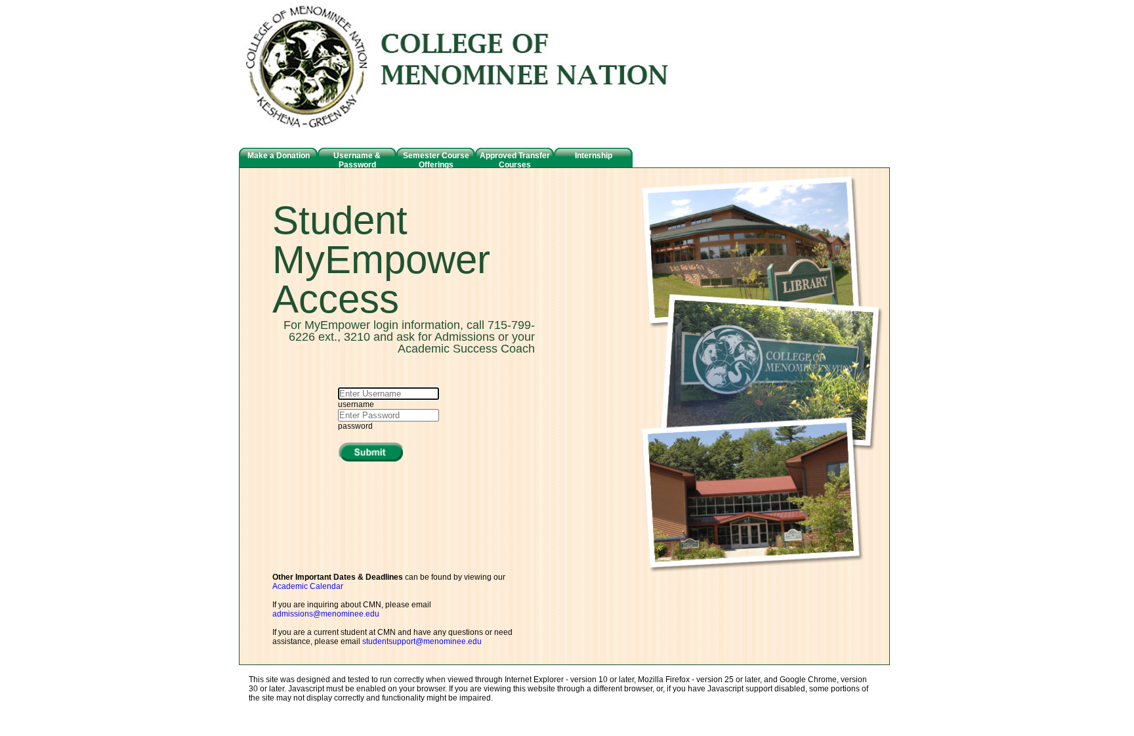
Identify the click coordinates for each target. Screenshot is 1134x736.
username (356, 404)
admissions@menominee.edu (325, 613)
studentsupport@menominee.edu (422, 641)
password (355, 426)
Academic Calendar (307, 586)
